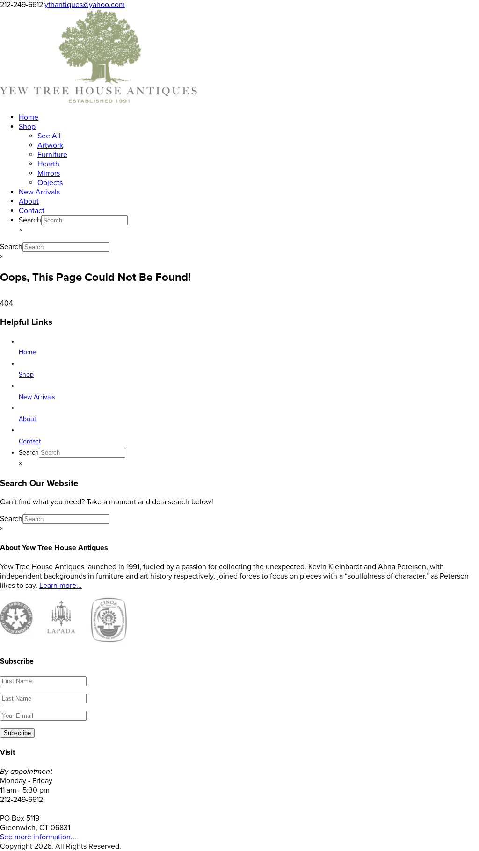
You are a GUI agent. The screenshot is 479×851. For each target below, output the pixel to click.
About (27, 419)
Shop (26, 375)
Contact (30, 441)
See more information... (38, 837)
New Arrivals (37, 397)
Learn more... (60, 585)
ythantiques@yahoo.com (84, 4)
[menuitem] (28, 117)
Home (27, 352)
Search (30, 220)
